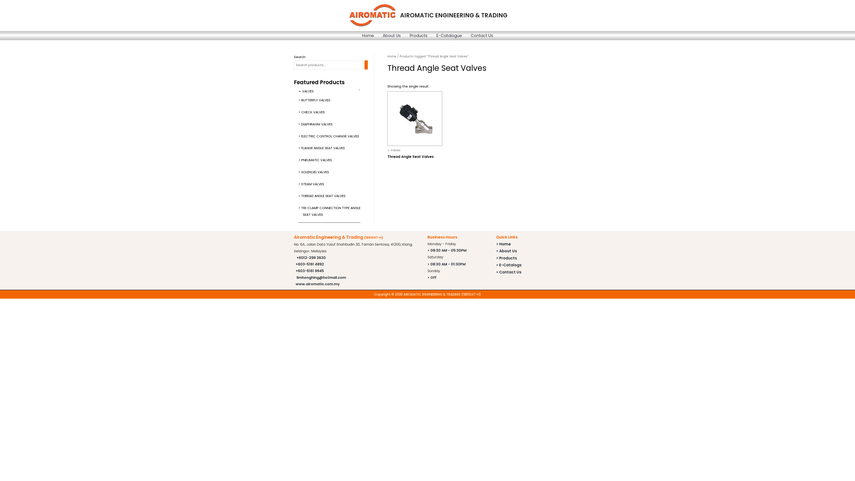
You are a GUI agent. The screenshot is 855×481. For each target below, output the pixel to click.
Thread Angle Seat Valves (323, 196)
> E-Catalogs (509, 265)
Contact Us (482, 35)
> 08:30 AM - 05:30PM (447, 250)
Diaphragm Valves (317, 124)
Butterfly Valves (315, 100)
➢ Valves (306, 91)
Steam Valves (312, 184)
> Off (432, 277)
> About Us (506, 251)
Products (419, 35)
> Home (503, 244)
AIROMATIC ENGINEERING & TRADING (453, 15)
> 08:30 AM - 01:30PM (447, 264)
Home (368, 35)
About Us (392, 35)
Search (299, 57)
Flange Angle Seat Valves (323, 148)
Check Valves (313, 112)
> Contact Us (508, 272)
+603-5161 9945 (310, 270)
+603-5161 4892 (310, 264)
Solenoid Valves (315, 172)
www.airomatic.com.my (318, 284)
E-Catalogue (449, 35)
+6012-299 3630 (311, 257)
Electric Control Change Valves (330, 136)
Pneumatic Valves (316, 160)
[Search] (366, 64)
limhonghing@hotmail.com (321, 277)
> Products (506, 258)
